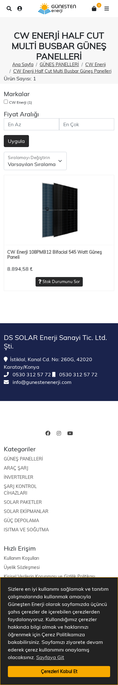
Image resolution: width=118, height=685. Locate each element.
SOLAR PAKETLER (23, 502)
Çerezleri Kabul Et (59, 671)
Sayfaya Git (50, 657)
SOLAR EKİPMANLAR (26, 511)
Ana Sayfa (22, 64)
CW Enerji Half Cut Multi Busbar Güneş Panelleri (62, 71)
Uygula (16, 141)
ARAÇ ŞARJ (16, 468)
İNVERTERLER (18, 477)
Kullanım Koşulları (21, 558)
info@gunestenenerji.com (41, 382)
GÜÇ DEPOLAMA (21, 520)
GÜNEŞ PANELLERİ (59, 64)
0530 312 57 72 (31, 374)
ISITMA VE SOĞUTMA (26, 530)
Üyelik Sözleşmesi (22, 567)
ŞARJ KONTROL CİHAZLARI (20, 490)
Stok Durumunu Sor (61, 281)
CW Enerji (95, 64)
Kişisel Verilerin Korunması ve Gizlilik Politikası (49, 576)
